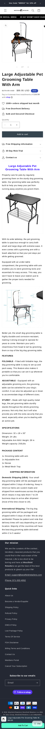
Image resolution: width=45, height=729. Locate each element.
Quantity (5, 120)
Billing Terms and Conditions (17, 648)
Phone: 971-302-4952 (15, 580)
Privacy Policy (11, 619)
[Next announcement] (40, 3)
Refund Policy (11, 613)
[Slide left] (17, 67)
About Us (9, 596)
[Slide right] (28, 67)
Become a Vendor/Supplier (16, 601)
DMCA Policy (10, 625)
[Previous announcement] (5, 3)
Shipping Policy (11, 607)
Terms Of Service (12, 637)
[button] (5, 10)
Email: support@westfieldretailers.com (23, 575)
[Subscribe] (37, 683)
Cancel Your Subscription (16, 666)
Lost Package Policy (14, 631)
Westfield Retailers (15, 712)
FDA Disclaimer (12, 643)
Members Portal (12, 660)
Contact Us (10, 654)
